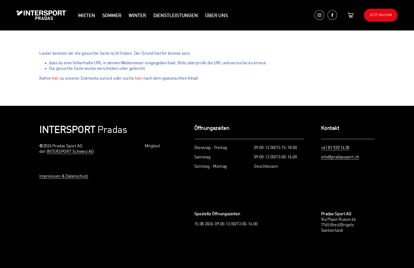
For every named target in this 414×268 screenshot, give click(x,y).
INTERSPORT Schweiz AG (70, 151)
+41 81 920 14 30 (335, 148)
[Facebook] (332, 15)
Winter (137, 15)
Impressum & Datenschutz (63, 176)
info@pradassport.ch (340, 157)
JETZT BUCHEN (380, 15)
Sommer (111, 15)
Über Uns (216, 15)
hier (55, 78)
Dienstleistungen (175, 15)
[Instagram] (319, 15)
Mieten (86, 15)
